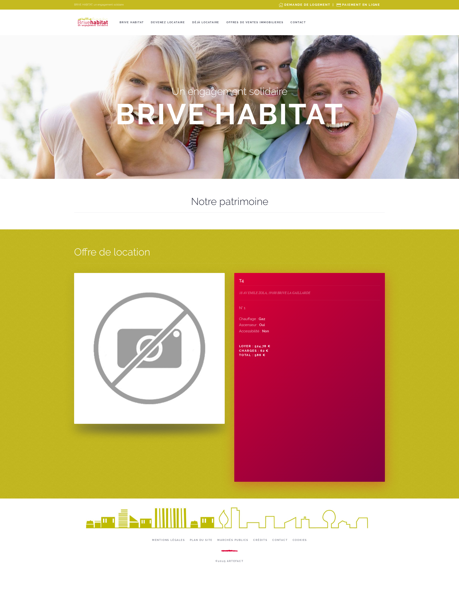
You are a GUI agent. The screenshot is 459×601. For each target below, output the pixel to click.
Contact (298, 22)
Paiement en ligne (361, 4)
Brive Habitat (132, 22)
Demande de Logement (307, 4)
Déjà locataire (205, 22)
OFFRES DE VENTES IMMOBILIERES (254, 22)
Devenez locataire (168, 22)
